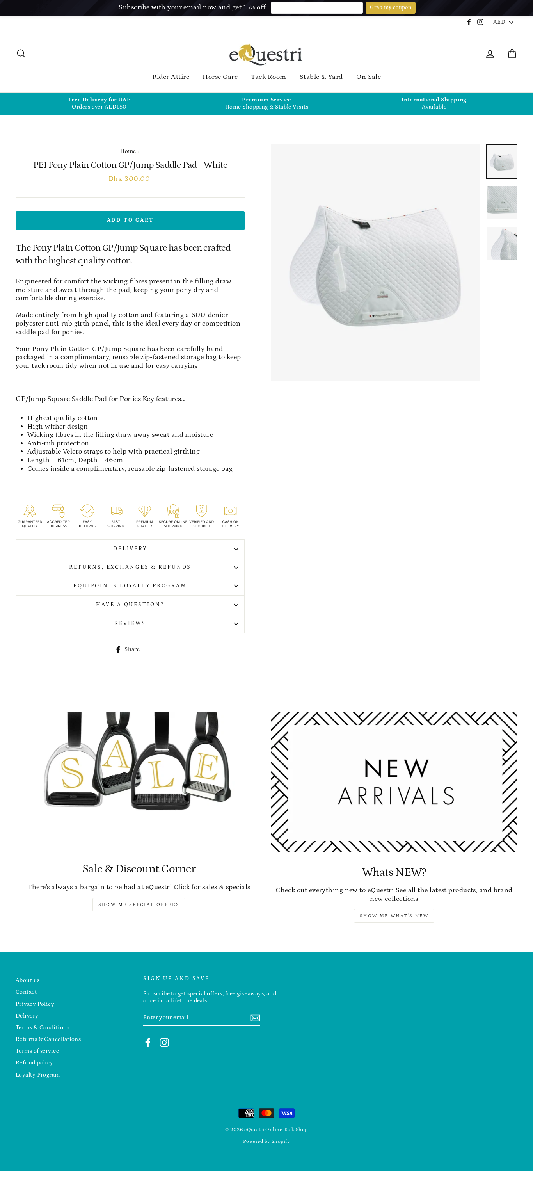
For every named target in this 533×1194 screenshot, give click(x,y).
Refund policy (34, 1062)
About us (28, 980)
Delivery (130, 549)
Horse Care (220, 77)
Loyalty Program (38, 1074)
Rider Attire (170, 77)
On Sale (368, 77)
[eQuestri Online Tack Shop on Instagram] (164, 1042)
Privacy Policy (35, 1004)
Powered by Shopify (266, 1141)
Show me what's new (394, 915)
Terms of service (37, 1051)
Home (128, 151)
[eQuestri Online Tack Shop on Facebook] (148, 1042)
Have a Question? (130, 604)
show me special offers (139, 904)
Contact (26, 992)
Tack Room (268, 77)
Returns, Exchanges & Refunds (130, 567)
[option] (99, 103)
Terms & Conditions (42, 1027)
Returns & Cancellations (48, 1039)
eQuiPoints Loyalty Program (130, 586)
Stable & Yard (321, 77)
